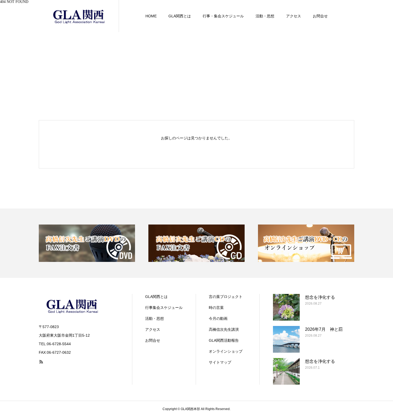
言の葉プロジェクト (225, 296)
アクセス (293, 16)
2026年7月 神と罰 (324, 329)
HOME (151, 16)
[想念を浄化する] (286, 307)
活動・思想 (265, 16)
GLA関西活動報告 (224, 340)
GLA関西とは (179, 16)
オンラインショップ (225, 351)
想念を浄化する (320, 297)
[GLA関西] (78, 16)
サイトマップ (220, 362)
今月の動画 (218, 318)
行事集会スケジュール (164, 307)
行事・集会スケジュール (223, 16)
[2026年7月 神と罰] (286, 339)
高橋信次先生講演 (224, 329)
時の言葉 (216, 307)
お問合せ (320, 16)
